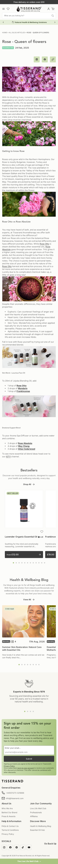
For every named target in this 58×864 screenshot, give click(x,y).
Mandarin (22, 388)
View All (27, 599)
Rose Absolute (25, 443)
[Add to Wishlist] (42, 531)
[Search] (53, 16)
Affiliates (34, 816)
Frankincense (23, 391)
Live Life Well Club (38, 808)
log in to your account (25, 768)
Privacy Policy (9, 766)
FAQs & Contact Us (10, 826)
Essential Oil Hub (37, 830)
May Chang (23, 446)
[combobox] (29, 16)
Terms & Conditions (10, 830)
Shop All (27, 484)
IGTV (8, 456)
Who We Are (7, 808)
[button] (29, 861)
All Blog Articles (17, 33)
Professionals (36, 812)
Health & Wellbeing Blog (40, 826)
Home (4, 33)
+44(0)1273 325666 (15, 793)
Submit (29, 759)
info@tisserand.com (14, 798)
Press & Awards (8, 816)
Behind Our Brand (9, 812)
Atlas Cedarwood (26, 449)
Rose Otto (44, 244)
